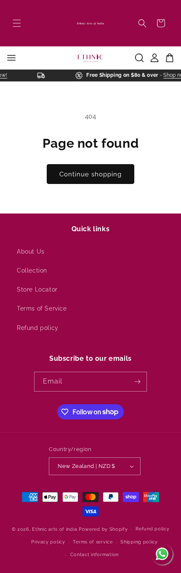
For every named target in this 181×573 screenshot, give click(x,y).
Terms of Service (42, 308)
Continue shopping (90, 174)
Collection (32, 270)
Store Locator (37, 289)
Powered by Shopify (103, 529)
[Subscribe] (137, 382)
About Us (31, 251)
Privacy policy (48, 542)
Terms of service (92, 542)
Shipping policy (139, 542)
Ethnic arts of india (54, 529)
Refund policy (38, 327)
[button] (17, 23)
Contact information (94, 554)
